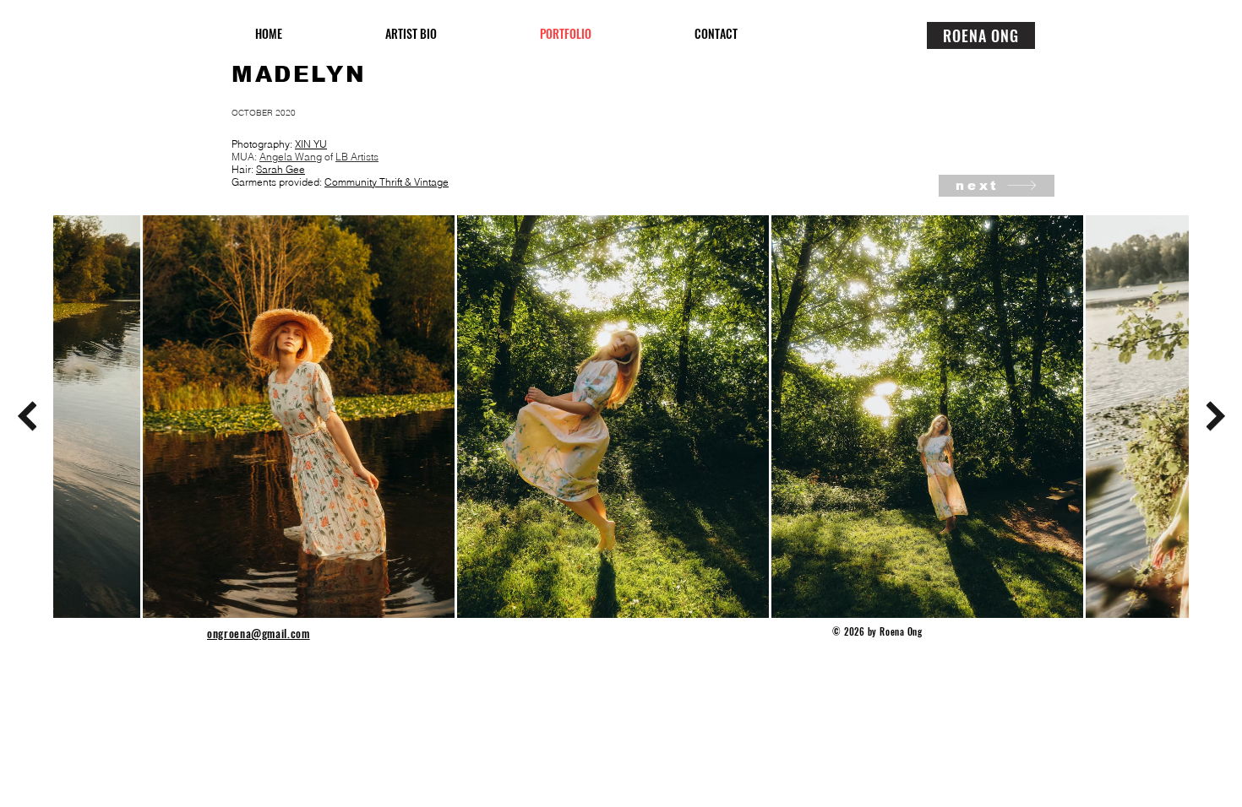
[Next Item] (1215, 416)
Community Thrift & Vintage (386, 182)
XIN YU (311, 144)
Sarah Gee (280, 169)
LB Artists (357, 156)
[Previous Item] (26, 416)
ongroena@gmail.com (258, 633)
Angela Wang (290, 156)
